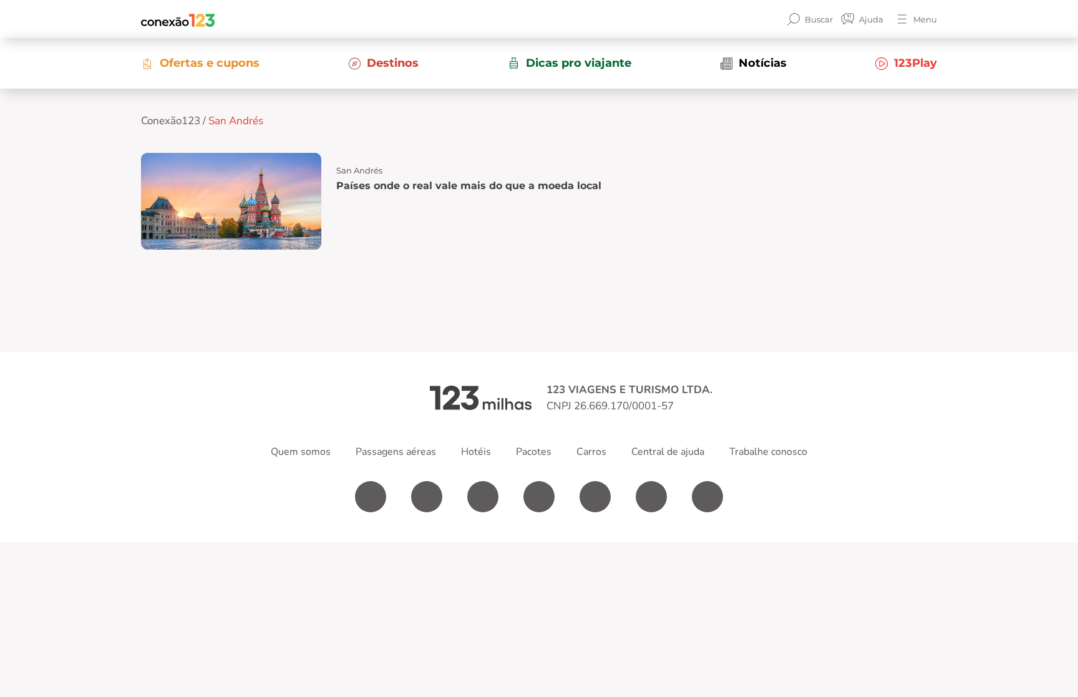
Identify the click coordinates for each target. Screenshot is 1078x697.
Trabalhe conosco (768, 452)
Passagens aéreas (396, 452)
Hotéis (476, 452)
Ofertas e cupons (210, 63)
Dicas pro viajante (578, 63)
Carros (591, 452)
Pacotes (533, 452)
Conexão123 (170, 121)
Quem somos (301, 452)
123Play (915, 63)
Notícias (763, 63)
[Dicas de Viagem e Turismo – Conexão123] (178, 19)
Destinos (393, 63)
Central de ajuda (667, 452)
